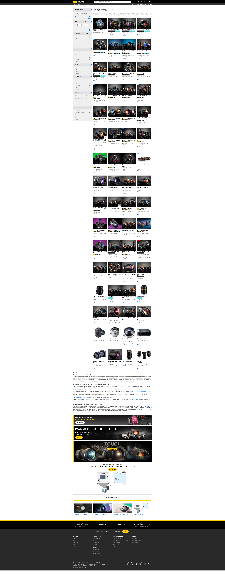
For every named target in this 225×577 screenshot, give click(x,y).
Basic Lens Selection (117, 381)
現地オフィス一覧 (81, 526)
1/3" (83, 40)
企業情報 (87, 4)
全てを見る (78, 45)
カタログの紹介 (135, 538)
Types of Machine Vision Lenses (106, 381)
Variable (83, 69)
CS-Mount (83, 59)
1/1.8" (83, 38)
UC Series (108, 399)
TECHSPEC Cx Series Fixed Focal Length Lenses (84, 395)
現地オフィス (75, 542)
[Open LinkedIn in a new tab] (141, 563)
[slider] (75, 16)
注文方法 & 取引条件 (96, 538)
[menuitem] (76, 4)
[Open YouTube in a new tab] (136, 563)
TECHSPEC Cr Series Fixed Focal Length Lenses (140, 392)
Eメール (123, 524)
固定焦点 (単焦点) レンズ (88, 6)
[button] (144, 4)
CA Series (75, 400)
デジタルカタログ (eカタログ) (137, 540)
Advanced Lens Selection (130, 381)
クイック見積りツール (141, 524)
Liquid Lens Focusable (83, 112)
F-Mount (83, 55)
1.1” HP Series (137, 399)
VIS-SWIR (83, 85)
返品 (93, 540)
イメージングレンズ (79, 6)
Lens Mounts (148, 406)
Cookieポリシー (81, 567)
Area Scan (83, 117)
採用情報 (74, 544)
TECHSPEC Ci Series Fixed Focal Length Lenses (140, 391)
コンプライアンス (76, 550)
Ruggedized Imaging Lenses (81, 514)
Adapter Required (83, 57)
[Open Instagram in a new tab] (145, 563)
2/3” (131, 399)
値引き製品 (114, 546)
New (93, 39)
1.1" (83, 43)
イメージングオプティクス (97, 555)
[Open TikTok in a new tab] (149, 563)
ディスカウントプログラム (117, 538)
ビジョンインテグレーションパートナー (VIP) (120, 540)
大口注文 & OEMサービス (116, 542)
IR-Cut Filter (83, 110)
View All (78, 437)
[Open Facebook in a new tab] (128, 563)
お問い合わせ (150, 4)
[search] (112, 2)
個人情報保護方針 (75, 567)
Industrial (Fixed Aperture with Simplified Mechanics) (83, 99)
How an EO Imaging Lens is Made (121, 514)
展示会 (74, 540)
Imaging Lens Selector (138, 514)
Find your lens (112, 469)
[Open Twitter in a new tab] (132, 563)
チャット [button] (103, 524)
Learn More (79, 422)
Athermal (83, 103)
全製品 (74, 6)
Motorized (83, 71)
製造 (79, 4)
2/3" (83, 36)
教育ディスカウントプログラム (117, 544)
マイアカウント (142, 1)
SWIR (83, 83)
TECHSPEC (75, 552)
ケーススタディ (76, 548)
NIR (83, 87)
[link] (150, 0)
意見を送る (95, 544)
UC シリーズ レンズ (127, 99)
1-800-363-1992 (143, 4)
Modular (83, 115)
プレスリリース (76, 546)
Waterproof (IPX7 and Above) (83, 101)
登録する (125, 531)
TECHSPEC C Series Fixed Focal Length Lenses (85, 389)
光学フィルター (95, 551)
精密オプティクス (96, 549)
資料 (83, 4)
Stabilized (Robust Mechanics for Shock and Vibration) (83, 96)
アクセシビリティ (90, 567)
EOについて (75, 538)
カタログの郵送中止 (135, 542)
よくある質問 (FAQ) (96, 542)
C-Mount (83, 52)
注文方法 (86, 567)
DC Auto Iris (83, 73)
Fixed (83, 67)
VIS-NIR (83, 81)
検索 (89, 18)
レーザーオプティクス (96, 553)
